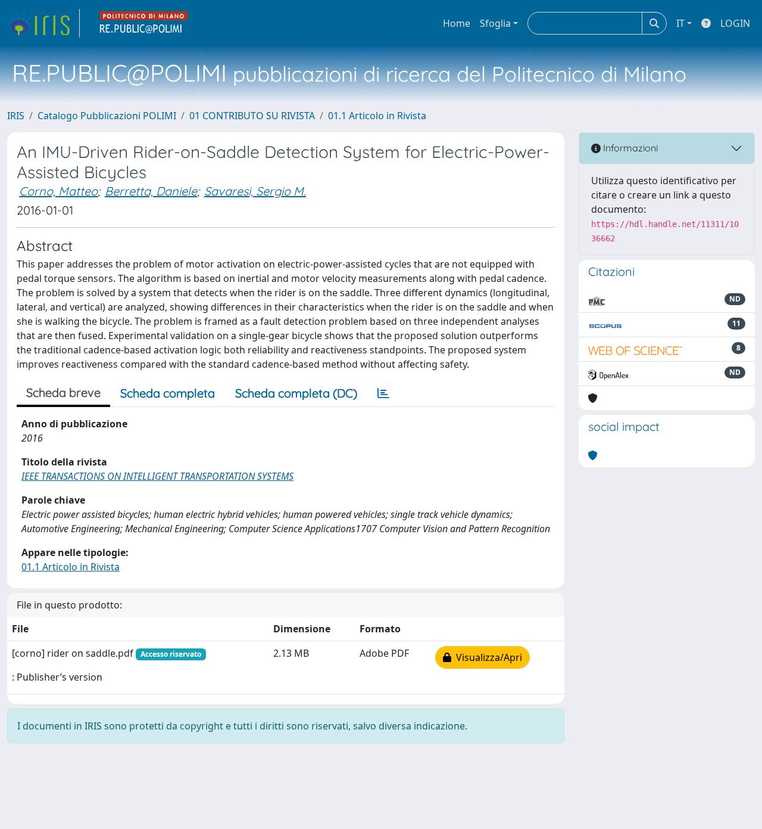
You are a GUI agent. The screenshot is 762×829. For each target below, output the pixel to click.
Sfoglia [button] (495, 23)
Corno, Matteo (58, 191)
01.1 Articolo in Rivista (377, 115)
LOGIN (735, 23)
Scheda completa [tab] (167, 393)
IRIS (15, 115)
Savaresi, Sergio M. (255, 191)
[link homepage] (43, 23)
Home (456, 23)
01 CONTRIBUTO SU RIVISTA (252, 115)
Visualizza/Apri (486, 657)
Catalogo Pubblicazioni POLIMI (107, 115)
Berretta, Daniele (151, 191)
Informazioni (629, 148)
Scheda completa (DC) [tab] (296, 393)
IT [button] (680, 23)
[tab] (383, 393)
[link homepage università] (144, 23)
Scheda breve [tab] (63, 392)
